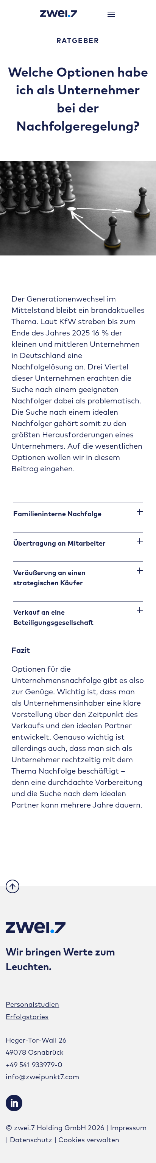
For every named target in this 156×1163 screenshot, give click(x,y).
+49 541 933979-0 (34, 1064)
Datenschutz (31, 1139)
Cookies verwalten (88, 1139)
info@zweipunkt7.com (42, 1076)
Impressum (128, 1127)
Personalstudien (32, 1004)
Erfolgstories (27, 1016)
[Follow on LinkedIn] (14, 1103)
